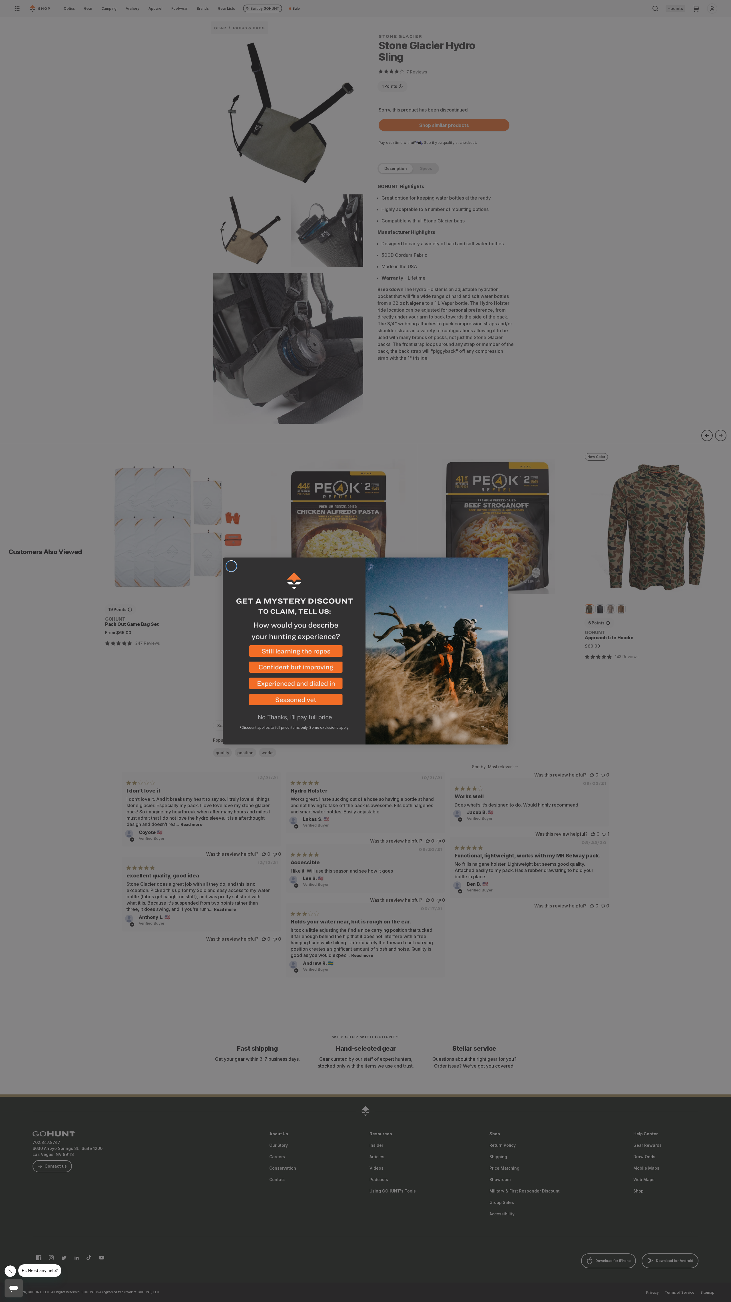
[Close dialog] (231, 566)
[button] (294, 653)
